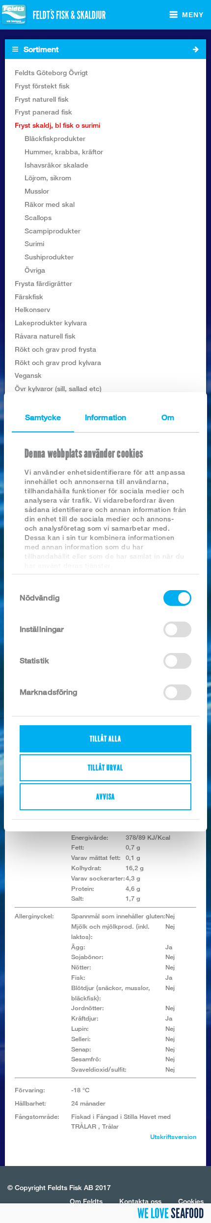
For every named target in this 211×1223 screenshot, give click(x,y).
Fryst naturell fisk (42, 99)
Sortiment (40, 49)
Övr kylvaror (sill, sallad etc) (58, 388)
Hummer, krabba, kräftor (64, 151)
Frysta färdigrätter (43, 283)
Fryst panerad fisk (43, 112)
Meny (193, 15)
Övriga (35, 270)
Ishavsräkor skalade (56, 165)
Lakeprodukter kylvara (51, 322)
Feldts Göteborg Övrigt (51, 72)
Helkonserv (32, 309)
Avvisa (105, 796)
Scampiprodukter (52, 231)
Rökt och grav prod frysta (55, 349)
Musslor (37, 191)
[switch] (177, 629)
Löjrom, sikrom (48, 177)
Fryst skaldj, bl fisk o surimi (57, 125)
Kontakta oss (140, 1201)
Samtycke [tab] (43, 417)
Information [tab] (105, 417)
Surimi (34, 243)
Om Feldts (86, 1201)
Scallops (38, 217)
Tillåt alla (105, 738)
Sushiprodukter (49, 257)
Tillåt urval (105, 767)
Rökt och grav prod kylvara (58, 362)
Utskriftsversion (173, 1136)
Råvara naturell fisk (45, 336)
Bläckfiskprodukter (55, 138)
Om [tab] (167, 417)
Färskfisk (29, 296)
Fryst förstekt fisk (42, 86)
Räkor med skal (50, 204)
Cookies (191, 1201)
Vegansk (28, 375)
